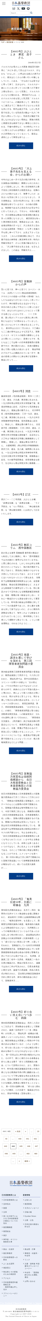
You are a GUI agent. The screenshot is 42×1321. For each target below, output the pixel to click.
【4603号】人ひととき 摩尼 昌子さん (21, 54)
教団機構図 (7, 1227)
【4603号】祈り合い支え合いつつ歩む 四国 (21, 1014)
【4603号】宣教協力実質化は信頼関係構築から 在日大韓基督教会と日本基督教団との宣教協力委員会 (21, 781)
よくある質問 (8, 1264)
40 (6, 1139)
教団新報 (16, 28)
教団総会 (7, 1231)
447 (36, 1146)
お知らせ (28, 1200)
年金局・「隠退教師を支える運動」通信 (32, 1274)
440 (19, 1139)
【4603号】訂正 (21, 494)
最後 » (27, 1161)
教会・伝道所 (8, 1249)
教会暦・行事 (30, 1249)
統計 (5, 1235)
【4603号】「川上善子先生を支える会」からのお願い (21, 171)
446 (28, 1146)
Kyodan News (30, 1216)
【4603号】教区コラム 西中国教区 (21, 546)
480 (35, 1154)
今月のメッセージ (32, 1208)
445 (21, 1146)
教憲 (5, 1208)
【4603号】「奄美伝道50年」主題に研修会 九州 (21, 902)
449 (13, 1154)
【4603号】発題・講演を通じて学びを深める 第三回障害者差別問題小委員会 (21, 660)
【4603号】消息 (21, 391)
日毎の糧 (28, 1212)
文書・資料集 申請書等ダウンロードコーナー (32, 1266)
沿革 (5, 1212)
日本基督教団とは (9, 1195)
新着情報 (26, 1195)
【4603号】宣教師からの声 (21, 283)
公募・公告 (29, 1220)
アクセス (7, 1278)
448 (6, 1154)
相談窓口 (7, 1268)
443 (5, 1146)
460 (28, 1154)
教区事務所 (7, 1253)
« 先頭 (17, 1131)
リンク (27, 1260)
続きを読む (21, 145)
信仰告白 (7, 1204)
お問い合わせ (30, 1281)
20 (38, 1131)
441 (27, 1139)
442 (35, 1139)
